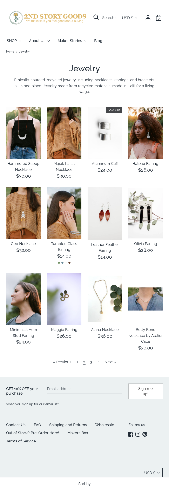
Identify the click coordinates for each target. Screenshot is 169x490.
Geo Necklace (23, 243)
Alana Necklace (105, 329)
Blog (98, 41)
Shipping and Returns (68, 425)
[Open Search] (96, 17)
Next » (110, 362)
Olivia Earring (145, 243)
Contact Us (16, 425)
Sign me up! (145, 391)
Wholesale (104, 425)
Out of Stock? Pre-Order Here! (32, 433)
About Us (37, 41)
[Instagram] (138, 434)
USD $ (127, 18)
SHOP (12, 41)
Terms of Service (21, 441)
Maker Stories (70, 41)
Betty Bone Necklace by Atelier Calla (145, 335)
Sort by (84, 484)
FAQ (37, 425)
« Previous (62, 362)
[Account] (148, 16)
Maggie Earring (64, 329)
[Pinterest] (145, 434)
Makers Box (77, 433)
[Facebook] (131, 434)
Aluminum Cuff (105, 163)
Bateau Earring (145, 163)
